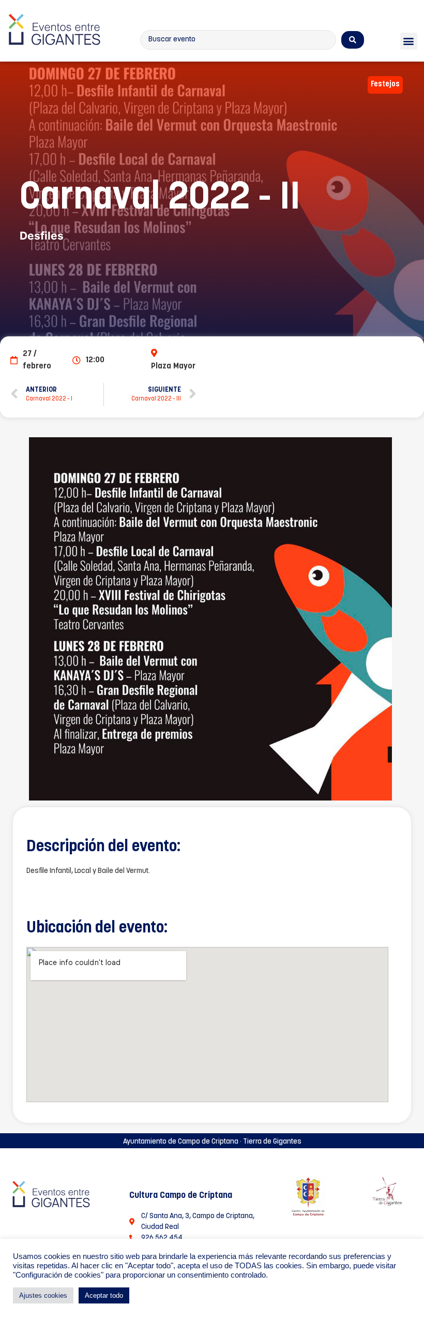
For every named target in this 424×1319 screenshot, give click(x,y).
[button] (408, 41)
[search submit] (352, 40)
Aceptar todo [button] (104, 1295)
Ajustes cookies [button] (43, 1295)
